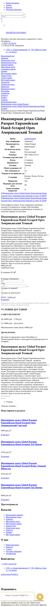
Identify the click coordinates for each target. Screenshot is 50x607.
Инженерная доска (9, 63)
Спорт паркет (6, 78)
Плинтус (4, 95)
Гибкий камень (7, 65)
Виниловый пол (7, 56)
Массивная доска (8, 67)
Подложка (5, 91)
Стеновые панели (8, 69)
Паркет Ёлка (6, 76)
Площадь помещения (9, 279)
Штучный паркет (8, 80)
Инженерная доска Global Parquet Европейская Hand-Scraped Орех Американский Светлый (19, 423)
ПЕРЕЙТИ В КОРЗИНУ (16, 33)
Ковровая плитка (8, 89)
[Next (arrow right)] (4, 398)
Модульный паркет (9, 73)
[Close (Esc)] (2, 396)
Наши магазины (12, 3)
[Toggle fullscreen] (7, 396)
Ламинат (4, 58)
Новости (9, 547)
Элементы (5, 93)
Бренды (9, 7)
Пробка (4, 71)
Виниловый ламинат (14, 515)
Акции (9, 5)
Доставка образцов (13, 10)
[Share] (4, 396)
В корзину (5, 435)
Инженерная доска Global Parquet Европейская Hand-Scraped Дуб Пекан (21, 443)
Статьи (9, 549)
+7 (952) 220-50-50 (8, 43)
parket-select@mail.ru (9, 574)
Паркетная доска (8, 60)
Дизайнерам (11, 554)
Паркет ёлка (11, 526)
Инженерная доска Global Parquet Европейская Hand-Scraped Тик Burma (21, 486)
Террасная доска (7, 84)
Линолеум (5, 82)
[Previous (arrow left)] (2, 398)
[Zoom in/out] (9, 396)
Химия (4, 98)
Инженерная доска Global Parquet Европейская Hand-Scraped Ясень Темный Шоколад (23, 466)
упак (3, 283)
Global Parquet (30, 139)
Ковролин (5, 87)
